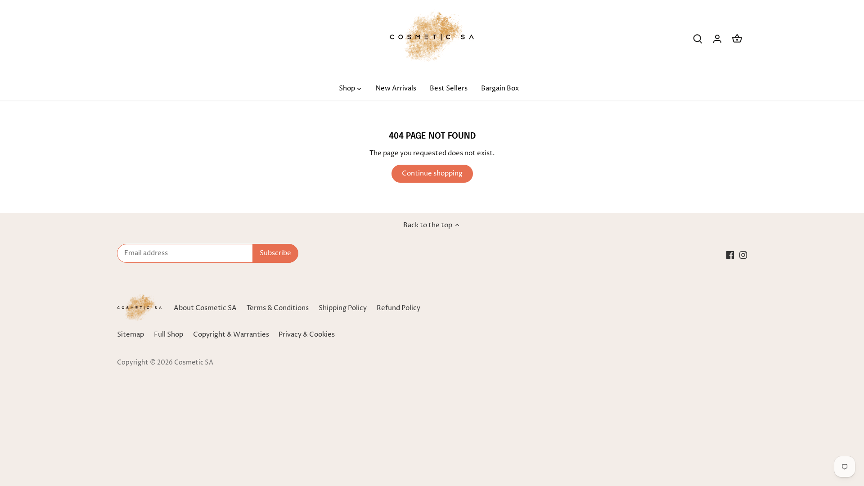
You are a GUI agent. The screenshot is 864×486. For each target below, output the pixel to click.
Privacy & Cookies (307, 334)
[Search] (697, 39)
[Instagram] (743, 254)
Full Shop (168, 334)
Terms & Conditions (278, 308)
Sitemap (130, 334)
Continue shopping (432, 173)
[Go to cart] (737, 39)
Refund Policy (398, 308)
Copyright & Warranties (231, 334)
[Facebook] (730, 254)
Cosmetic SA (193, 363)
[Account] (717, 39)
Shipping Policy (343, 308)
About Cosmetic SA (205, 308)
